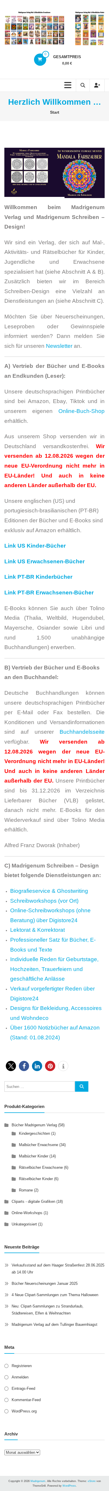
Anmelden (20, 1377)
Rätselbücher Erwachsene (41, 1167)
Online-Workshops (27, 1213)
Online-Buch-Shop (81, 411)
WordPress (69, 1485)
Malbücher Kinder (33, 1156)
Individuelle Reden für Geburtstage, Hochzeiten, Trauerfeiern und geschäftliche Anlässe (54, 969)
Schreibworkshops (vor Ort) (44, 901)
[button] (11, 1066)
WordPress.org (24, 1411)
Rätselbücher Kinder (36, 1179)
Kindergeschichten (34, 1133)
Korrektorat (51, 930)
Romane (26, 1190)
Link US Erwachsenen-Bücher (44, 561)
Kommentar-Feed (26, 1400)
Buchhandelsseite (82, 732)
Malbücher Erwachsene (38, 1145)
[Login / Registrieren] (97, 85)
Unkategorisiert (24, 1224)
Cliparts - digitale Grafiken (33, 1201)
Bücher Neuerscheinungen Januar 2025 (45, 1283)
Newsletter (59, 346)
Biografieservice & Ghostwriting (49, 891)
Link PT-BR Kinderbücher (39, 577)
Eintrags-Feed (23, 1388)
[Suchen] (81, 1086)
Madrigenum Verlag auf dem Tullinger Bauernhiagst (54, 1324)
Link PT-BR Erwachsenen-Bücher (49, 592)
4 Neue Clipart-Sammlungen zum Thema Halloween (55, 1295)
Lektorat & (23, 930)
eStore (92, 1481)
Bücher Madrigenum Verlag (34, 1125)
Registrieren (22, 1366)
